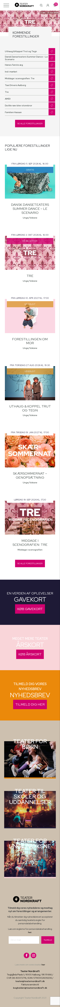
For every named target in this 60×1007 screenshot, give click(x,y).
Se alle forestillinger (30, 123)
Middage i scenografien (30, 549)
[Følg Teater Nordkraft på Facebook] (26, 955)
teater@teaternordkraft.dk (30, 981)
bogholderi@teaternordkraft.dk (30, 987)
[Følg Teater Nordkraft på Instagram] (33, 955)
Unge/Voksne (30, 217)
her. (30, 932)
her (43, 964)
